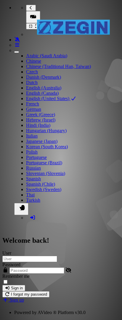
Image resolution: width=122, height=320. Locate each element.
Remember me (16, 276)
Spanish (33, 178)
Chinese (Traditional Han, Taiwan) (58, 66)
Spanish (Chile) (40, 184)
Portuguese (36, 157)
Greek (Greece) (40, 114)
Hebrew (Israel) (40, 119)
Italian (32, 135)
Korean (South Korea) (47, 146)
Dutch (32, 82)
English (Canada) (42, 93)
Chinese (33, 61)
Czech (32, 71)
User (6, 253)
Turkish (33, 200)
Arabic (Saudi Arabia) (46, 55)
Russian (33, 168)
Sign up (16, 299)
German (33, 109)
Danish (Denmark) (43, 77)
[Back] (31, 8)
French (32, 103)
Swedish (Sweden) (43, 189)
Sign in (16, 288)
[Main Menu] (33, 17)
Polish (32, 152)
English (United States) (48, 98)
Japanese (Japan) (41, 141)
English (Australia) (43, 87)
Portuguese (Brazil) (44, 162)
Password (11, 264)
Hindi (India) (38, 125)
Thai (30, 194)
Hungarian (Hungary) (46, 130)
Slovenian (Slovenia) (45, 173)
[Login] (32, 217)
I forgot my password (28, 294)
